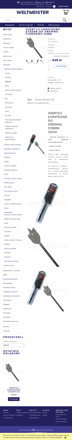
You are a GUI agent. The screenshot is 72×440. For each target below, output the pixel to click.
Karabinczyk (7, 309)
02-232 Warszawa (61, 419)
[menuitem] (10, 25)
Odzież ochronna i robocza (13, 240)
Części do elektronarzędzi (12, 204)
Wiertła (5, 52)
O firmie (45, 412)
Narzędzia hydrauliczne (12, 149)
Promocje (6, 331)
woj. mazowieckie (61, 421)
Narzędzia (6, 43)
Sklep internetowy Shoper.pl (44, 430)
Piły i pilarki (8, 187)
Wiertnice (7, 257)
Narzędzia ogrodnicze (10, 279)
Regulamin (19, 415)
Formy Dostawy (8, 418)
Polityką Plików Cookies (55, 435)
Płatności (6, 412)
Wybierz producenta (10, 341)
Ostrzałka (6, 317)
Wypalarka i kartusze (10, 292)
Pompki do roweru (9, 287)
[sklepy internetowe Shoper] (33, 430)
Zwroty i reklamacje (9, 415)
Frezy (7, 111)
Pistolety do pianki (10, 227)
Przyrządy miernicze (11, 191)
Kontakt (45, 415)
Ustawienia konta (34, 415)
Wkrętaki (7, 157)
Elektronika (7, 39)
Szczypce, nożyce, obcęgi (12, 178)
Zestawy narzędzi (10, 166)
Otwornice (8, 107)
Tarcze (7, 73)
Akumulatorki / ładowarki (11, 296)
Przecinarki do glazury (11, 261)
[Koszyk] (66, 12)
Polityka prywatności (22, 412)
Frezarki (6, 195)
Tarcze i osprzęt (8, 47)
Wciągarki (7, 199)
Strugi (6, 223)
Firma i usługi (7, 34)
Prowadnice (7, 300)
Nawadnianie (7, 283)
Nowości (6, 326)
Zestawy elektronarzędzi (12, 145)
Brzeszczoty (9, 103)
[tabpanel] (47, 211)
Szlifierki (7, 244)
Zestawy (8, 77)
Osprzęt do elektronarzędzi (13, 69)
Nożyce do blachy (10, 248)
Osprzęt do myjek (11, 133)
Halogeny (6, 304)
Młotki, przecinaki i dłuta (12, 219)
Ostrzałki (7, 253)
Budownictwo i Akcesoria (11, 270)
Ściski (6, 174)
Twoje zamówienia (35, 412)
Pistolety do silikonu (10, 170)
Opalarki (7, 236)
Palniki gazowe (9, 183)
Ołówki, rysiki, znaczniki (13, 90)
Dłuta (7, 86)
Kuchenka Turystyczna (11, 321)
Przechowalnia (34, 418)
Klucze (6, 208)
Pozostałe (8, 94)
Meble (5, 275)
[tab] (30, 99)
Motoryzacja (7, 56)
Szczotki (8, 115)
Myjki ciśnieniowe (10, 153)
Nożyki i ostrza (9, 265)
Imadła (6, 161)
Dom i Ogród (7, 60)
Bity (6, 98)
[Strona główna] (33, 12)
